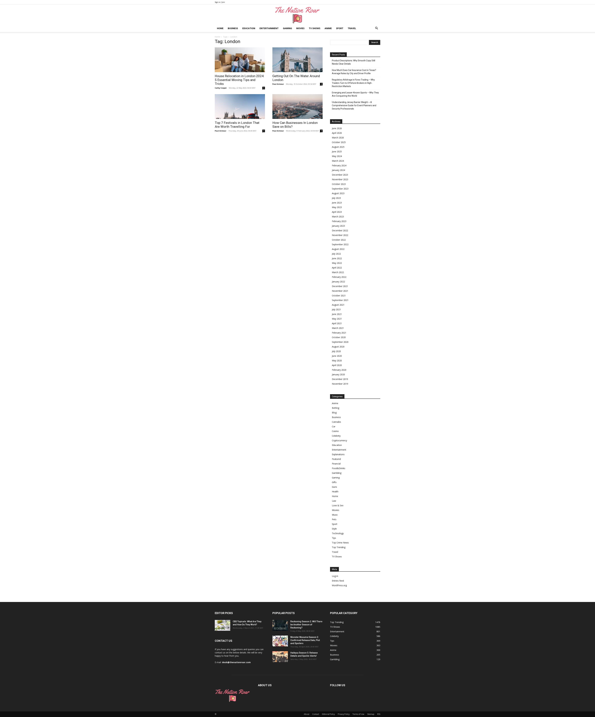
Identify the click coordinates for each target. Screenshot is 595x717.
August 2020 (338, 346)
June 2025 (337, 151)
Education (248, 28)
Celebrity (336, 435)
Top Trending (338, 547)
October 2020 (339, 337)
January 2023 (338, 225)
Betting (335, 407)
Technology (338, 533)
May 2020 (337, 360)
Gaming (287, 28)
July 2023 (336, 197)
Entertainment (269, 28)
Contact (315, 714)
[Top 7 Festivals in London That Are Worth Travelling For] (240, 106)
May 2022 (337, 263)
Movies (300, 28)
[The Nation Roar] (297, 14)
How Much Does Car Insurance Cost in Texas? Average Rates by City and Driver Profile (354, 72)
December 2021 (340, 286)
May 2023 (337, 207)
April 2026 (337, 132)
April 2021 (337, 323)
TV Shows (314, 28)
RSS (378, 714)
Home (220, 28)
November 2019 (340, 383)
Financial (336, 463)
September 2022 (340, 244)
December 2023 (340, 174)
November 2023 (340, 179)
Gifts (334, 482)
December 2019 (340, 379)
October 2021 (339, 295)
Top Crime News (340, 542)
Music (335, 514)
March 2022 (338, 272)
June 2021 (337, 314)
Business (233, 28)
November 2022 (340, 235)
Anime (328, 28)
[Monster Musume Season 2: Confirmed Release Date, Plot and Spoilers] (280, 641)
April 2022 (337, 267)
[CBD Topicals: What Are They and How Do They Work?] (222, 625)
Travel (352, 28)
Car (333, 426)
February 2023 (339, 221)
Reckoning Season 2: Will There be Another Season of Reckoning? (306, 624)
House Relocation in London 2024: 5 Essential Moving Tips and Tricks (239, 80)
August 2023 (338, 193)
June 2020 (337, 355)
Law (334, 500)
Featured (336, 459)
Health (335, 491)
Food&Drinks (338, 468)
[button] (376, 28)
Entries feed (338, 580)
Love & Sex (337, 505)
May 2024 (337, 156)
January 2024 (338, 170)
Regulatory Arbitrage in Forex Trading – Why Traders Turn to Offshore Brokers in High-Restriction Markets (353, 82)
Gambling (336, 472)
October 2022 (339, 239)
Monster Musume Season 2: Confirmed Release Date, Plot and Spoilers (305, 640)
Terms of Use (358, 714)
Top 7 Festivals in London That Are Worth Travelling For (237, 125)
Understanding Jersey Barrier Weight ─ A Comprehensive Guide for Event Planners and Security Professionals (354, 105)
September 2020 (340, 341)
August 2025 (338, 146)
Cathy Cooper (221, 88)
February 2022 (339, 276)
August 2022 (338, 249)
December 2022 (340, 230)
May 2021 (337, 318)
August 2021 (338, 304)
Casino (335, 431)
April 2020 (337, 365)
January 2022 (338, 281)
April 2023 (337, 211)
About (306, 714)
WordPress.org (339, 585)
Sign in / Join (220, 2)
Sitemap (370, 714)
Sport (339, 28)
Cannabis (336, 421)
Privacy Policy (344, 714)
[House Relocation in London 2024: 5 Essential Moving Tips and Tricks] (240, 59)
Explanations (338, 454)
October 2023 (339, 184)
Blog (334, 412)
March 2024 (338, 160)
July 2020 (336, 351)
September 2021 (340, 300)
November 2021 (340, 290)
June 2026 (337, 128)
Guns (334, 486)
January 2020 (338, 374)
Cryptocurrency (339, 440)
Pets (334, 519)
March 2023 (338, 216)
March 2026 (338, 137)
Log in (335, 576)
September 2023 (340, 188)
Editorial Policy (328, 714)
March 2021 (338, 328)
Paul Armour (278, 84)
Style (334, 528)
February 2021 (339, 332)
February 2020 (339, 369)
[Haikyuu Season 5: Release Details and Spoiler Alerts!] (280, 656)
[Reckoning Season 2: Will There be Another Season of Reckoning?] (280, 625)
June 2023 (337, 202)
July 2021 (336, 309)
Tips (334, 537)
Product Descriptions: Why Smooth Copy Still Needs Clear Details (353, 62)
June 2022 (337, 258)
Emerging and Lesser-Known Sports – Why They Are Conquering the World (355, 94)
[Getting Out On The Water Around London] (297, 59)
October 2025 (339, 142)
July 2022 (336, 253)
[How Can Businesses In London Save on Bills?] (297, 106)
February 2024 (339, 165)
